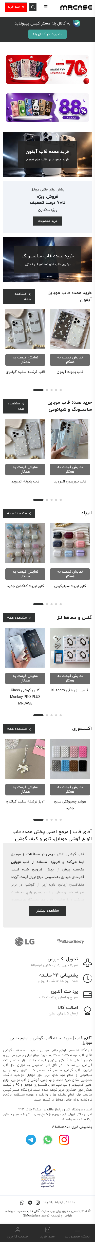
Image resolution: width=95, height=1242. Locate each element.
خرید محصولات (47, 221)
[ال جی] (24, 941)
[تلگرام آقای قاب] (31, 1139)
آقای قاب (33, 1211)
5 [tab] (61, 390)
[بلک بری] (70, 941)
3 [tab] (52, 390)
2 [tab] (47, 390)
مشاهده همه (22, 296)
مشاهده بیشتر (47, 910)
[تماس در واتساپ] (22, 1202)
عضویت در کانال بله (47, 34)
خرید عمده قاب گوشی (52, 1038)
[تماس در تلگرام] (30, 1202)
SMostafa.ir (31, 1215)
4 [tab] (56, 390)
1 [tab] (38, 390)
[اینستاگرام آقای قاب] (64, 1139)
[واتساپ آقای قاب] (48, 1139)
